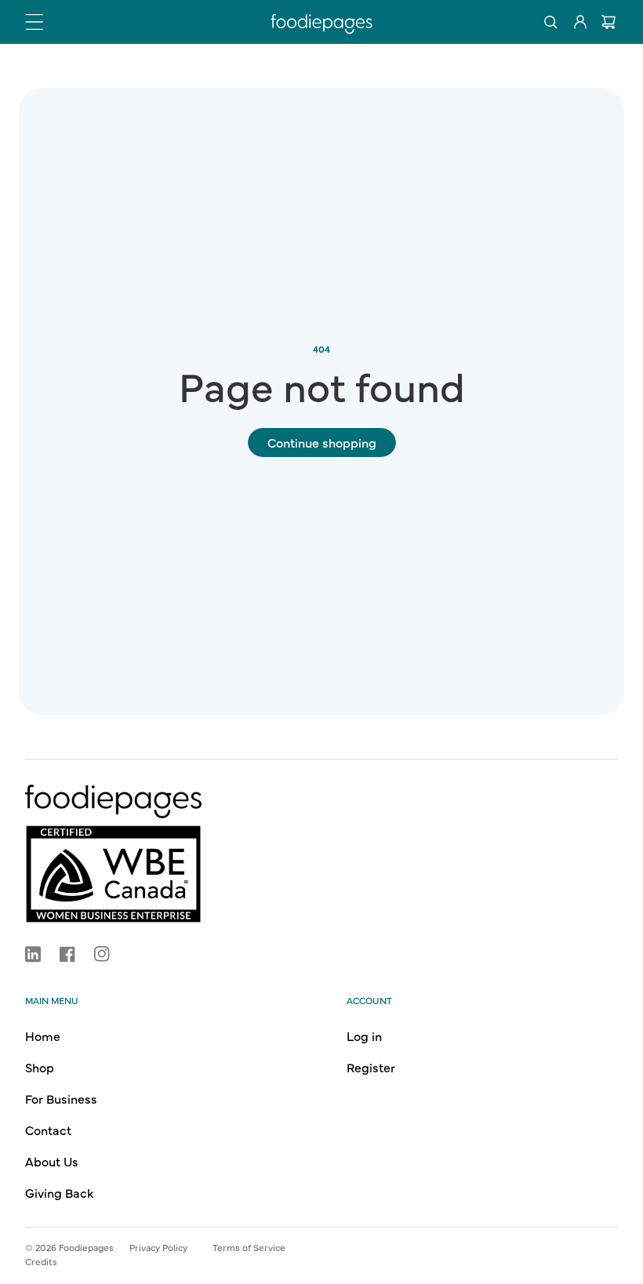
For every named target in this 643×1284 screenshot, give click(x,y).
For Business (61, 1098)
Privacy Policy (158, 1247)
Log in (364, 1035)
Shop (39, 1066)
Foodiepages (86, 1247)
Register (371, 1066)
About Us (51, 1161)
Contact (48, 1129)
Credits (41, 1261)
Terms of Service (249, 1247)
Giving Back (59, 1192)
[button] (34, 22)
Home (42, 1035)
